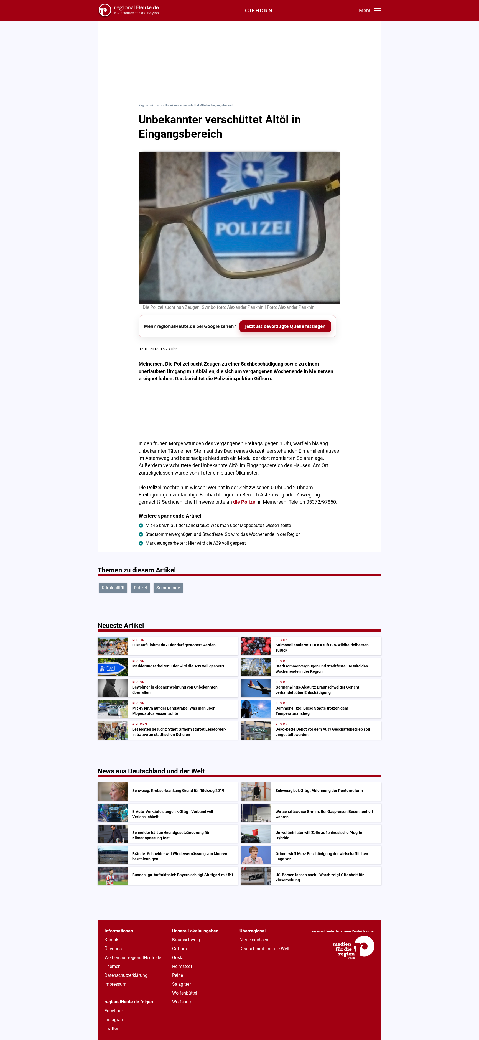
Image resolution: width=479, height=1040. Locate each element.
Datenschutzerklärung (126, 975)
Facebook (114, 1010)
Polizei (140, 587)
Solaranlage (168, 587)
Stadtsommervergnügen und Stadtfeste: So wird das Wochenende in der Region (223, 534)
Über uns (113, 948)
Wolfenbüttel (184, 993)
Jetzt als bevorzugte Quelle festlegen (285, 326)
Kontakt (112, 939)
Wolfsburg (182, 1002)
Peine (177, 975)
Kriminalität (113, 587)
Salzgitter (181, 984)
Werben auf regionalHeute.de (133, 957)
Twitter (111, 1028)
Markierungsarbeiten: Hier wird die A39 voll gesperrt (196, 543)
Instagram (114, 1019)
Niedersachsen (254, 939)
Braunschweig (186, 939)
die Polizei (245, 502)
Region (143, 105)
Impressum (115, 984)
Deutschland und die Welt (264, 948)
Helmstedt (182, 966)
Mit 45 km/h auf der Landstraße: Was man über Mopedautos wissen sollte (218, 525)
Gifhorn (156, 105)
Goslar (178, 957)
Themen (113, 966)
